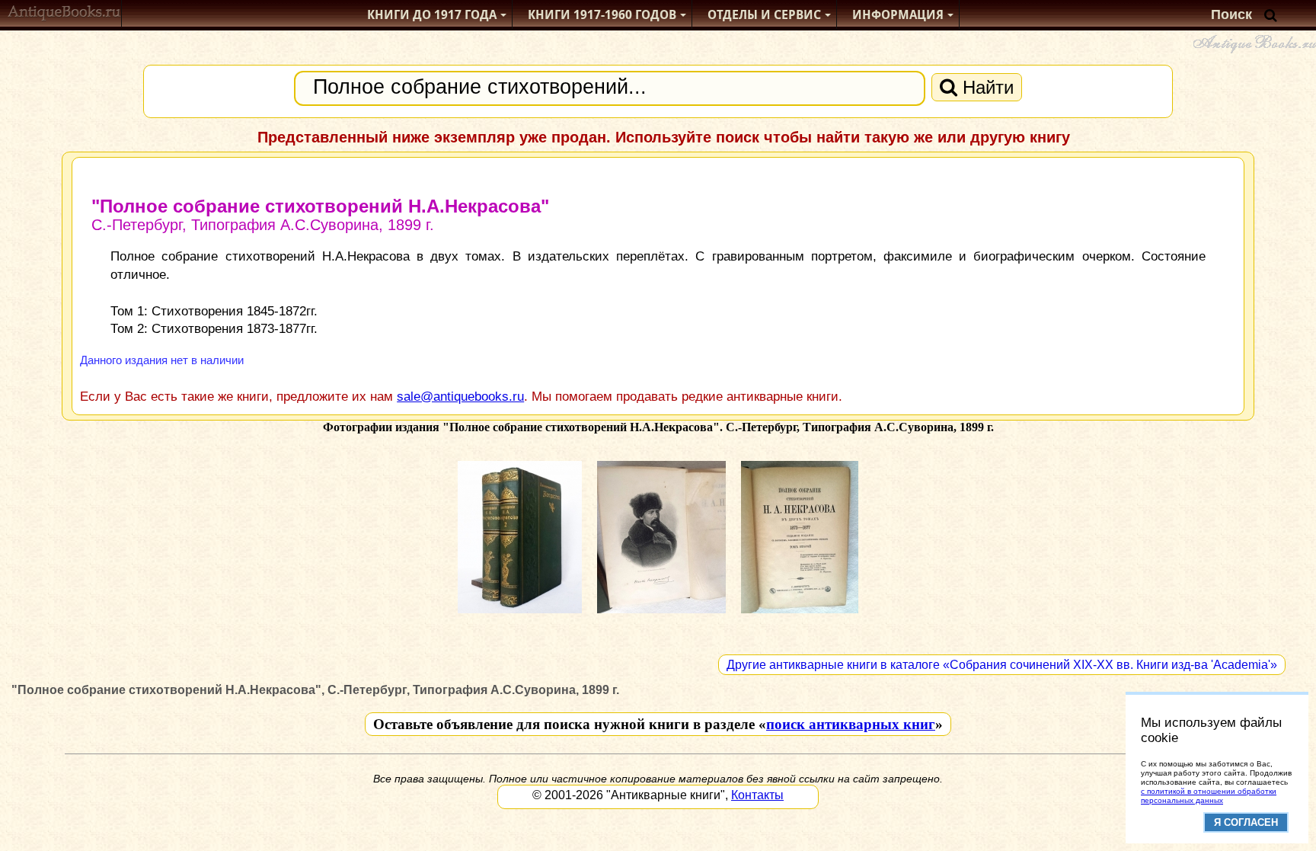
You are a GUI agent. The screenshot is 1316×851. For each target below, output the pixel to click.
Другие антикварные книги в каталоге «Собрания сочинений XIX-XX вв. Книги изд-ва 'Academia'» (1002, 664)
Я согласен (1246, 822)
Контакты (757, 795)
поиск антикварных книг (850, 724)
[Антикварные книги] (64, 14)
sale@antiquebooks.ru (460, 396)
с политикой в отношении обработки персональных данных (1208, 796)
